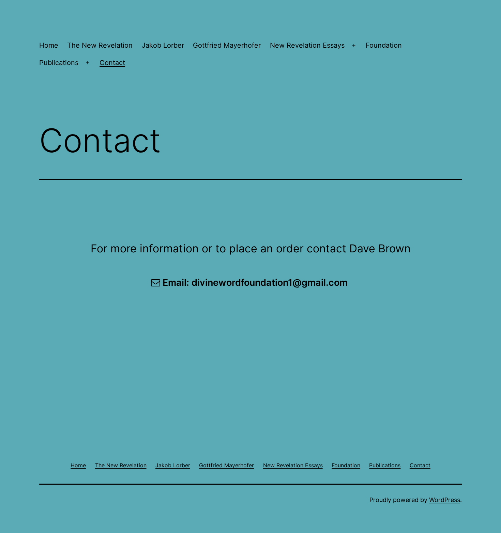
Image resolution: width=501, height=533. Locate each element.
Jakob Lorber (163, 45)
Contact (112, 63)
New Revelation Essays (307, 45)
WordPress (444, 499)
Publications (58, 63)
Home (48, 45)
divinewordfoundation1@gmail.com (270, 282)
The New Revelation (100, 45)
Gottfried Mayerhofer (227, 45)
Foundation (384, 45)
